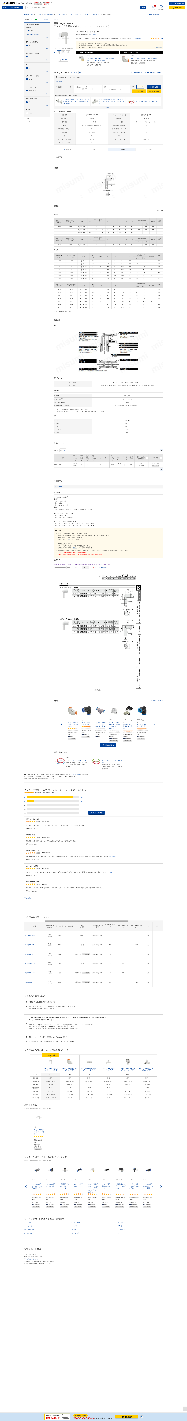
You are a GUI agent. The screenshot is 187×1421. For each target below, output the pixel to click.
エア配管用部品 (48, 14)
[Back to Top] (185, 1409)
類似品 (60, 81)
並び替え (147, 458)
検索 (143, 8)
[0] (153, 6)
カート (153, 9)
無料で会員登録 (127, 1417)
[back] (25, 1076)
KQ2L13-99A (28, 982)
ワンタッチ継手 (60, 14)
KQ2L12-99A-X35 (30, 973)
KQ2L (30, 113)
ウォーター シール (29, 1226)
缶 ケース (120, 1233)
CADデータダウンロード (154, 72)
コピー (75, 72)
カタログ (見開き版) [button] (100, 567)
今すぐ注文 (140, 91)
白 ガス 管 (120, 1222)
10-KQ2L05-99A (29, 945)
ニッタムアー (75, 1226)
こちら (68, 540)
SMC (55, 19)
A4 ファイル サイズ (30, 1229)
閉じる (141, 1416)
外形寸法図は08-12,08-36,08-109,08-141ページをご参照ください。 (94, 564)
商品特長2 (70, 564)
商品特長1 (63, 564)
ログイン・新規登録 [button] (178, 3)
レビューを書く (97, 813)
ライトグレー (32, 90)
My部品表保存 (138, 72)
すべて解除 (45, 19)
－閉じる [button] (108, 107)
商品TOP (56, 564)
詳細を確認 (138, 38)
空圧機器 (38, 14)
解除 (47, 37)
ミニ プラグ (27, 1222)
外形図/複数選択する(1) (33, 34)
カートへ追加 (155, 91)
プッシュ (73, 1229)
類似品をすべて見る (157, 700)
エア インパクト (75, 1222)
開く (85, 567)
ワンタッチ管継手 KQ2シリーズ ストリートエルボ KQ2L (84, 14)
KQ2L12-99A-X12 (30, 963)
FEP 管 (120, 1226)
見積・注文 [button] (178, 7)
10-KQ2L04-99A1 (30, 935)
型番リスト (96, 149)
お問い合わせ (161, 9)
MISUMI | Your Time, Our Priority (11, 2)
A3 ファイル (121, 1229)
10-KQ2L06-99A (29, 954)
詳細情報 (123, 149)
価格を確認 (155, 87)
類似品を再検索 (109, 745)
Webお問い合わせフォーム (31, 1259)
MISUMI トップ (28, 14)
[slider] (66, 567)
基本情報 (60, 486)
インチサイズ (75, 1233)
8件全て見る (27, 898)
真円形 (30, 79)
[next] (161, 1076)
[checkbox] (35, 30)
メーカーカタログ (75, 774)
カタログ (64, 59)
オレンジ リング (29, 1233)
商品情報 (68, 149)
